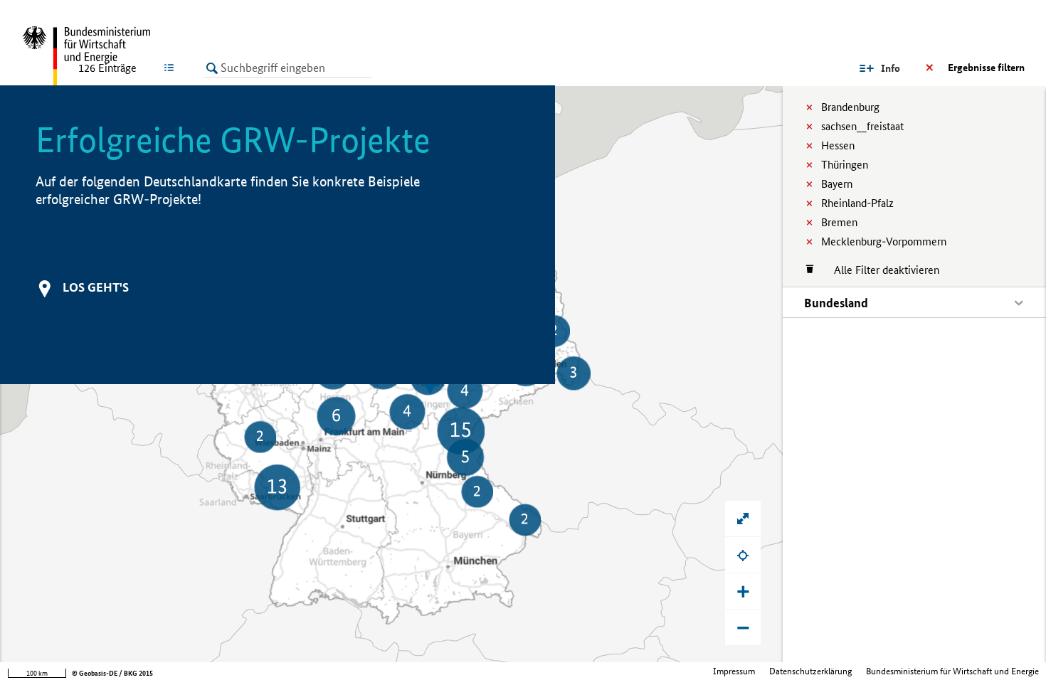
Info (890, 68)
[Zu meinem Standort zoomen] (743, 555)
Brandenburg (850, 107)
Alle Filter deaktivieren (879, 270)
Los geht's (96, 287)
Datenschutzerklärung (810, 671)
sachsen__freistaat (862, 126)
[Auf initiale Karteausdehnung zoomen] (743, 518)
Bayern (836, 184)
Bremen (839, 222)
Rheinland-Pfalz (857, 203)
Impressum (734, 671)
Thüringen (844, 164)
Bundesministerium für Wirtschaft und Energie (952, 671)
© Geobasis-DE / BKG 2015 (112, 673)
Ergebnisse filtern (986, 67)
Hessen (838, 145)
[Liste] (171, 67)
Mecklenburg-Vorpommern (883, 241)
